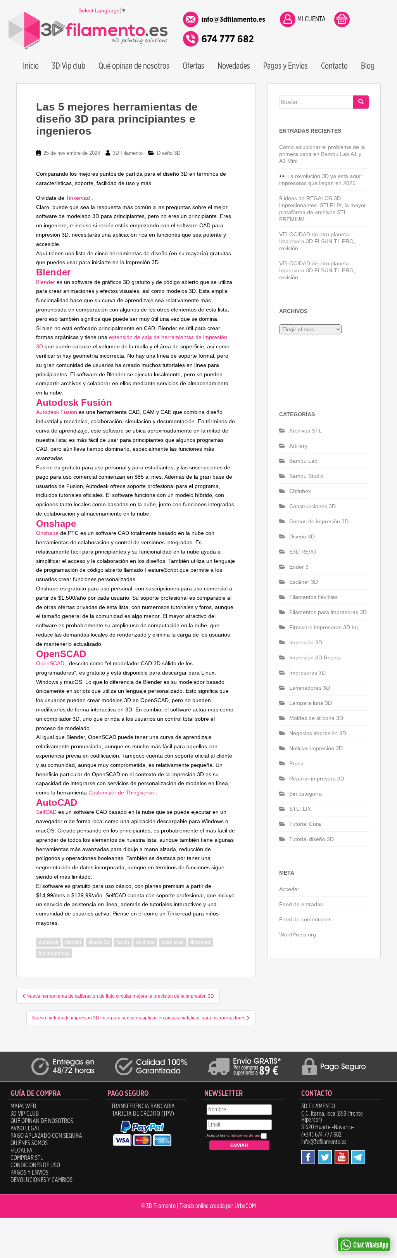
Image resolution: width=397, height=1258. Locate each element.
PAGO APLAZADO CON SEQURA (46, 1136)
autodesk (48, 942)
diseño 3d (98, 942)
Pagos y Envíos (285, 66)
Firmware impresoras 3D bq (323, 627)
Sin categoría (305, 794)
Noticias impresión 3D (316, 748)
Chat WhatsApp (370, 1245)
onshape (145, 942)
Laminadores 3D (309, 688)
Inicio (31, 66)
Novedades (233, 66)
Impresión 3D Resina (315, 657)
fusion (122, 942)
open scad (173, 942)
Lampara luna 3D (310, 703)
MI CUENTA (311, 19)
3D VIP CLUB (24, 1114)
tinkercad (200, 942)
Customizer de (107, 792)
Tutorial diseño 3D (311, 839)
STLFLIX (300, 809)
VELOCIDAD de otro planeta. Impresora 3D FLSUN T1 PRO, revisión (317, 241)
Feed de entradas (301, 904)
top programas (54, 953)
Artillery (298, 446)
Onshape (47, 533)
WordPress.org (297, 934)
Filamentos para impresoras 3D (328, 612)
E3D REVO (302, 552)
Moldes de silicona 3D (316, 718)
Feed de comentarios (305, 919)
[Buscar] (361, 102)
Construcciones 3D (312, 506)
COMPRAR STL (26, 1158)
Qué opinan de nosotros (133, 66)
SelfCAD (46, 812)
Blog (368, 66)
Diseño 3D (168, 153)
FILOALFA (21, 1150)
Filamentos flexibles (313, 597)
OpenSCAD (50, 663)
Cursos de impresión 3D (319, 521)
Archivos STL (305, 430)
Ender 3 (299, 567)
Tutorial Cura (305, 824)
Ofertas (193, 66)
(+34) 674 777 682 (321, 1135)
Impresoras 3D (307, 673)
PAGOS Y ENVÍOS (29, 1173)
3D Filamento (128, 153)
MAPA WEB (23, 1106)
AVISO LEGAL (25, 1128)
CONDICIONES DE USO (35, 1165)
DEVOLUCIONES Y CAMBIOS (41, 1180)
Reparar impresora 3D (316, 778)
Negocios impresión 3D (317, 733)
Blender (45, 282)
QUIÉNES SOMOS (29, 1143)
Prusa (296, 763)
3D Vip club (68, 66)
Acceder (289, 889)
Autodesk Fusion (56, 412)
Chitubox (300, 491)
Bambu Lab (303, 461)
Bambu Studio (306, 476)
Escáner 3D (303, 582)
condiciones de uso (243, 1135)
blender (73, 942)
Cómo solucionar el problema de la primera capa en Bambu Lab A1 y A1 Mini (322, 154)
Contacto (334, 66)
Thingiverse (140, 792)
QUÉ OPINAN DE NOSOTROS (41, 1121)
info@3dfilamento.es (324, 1142)
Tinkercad (78, 198)
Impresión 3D (305, 642)
